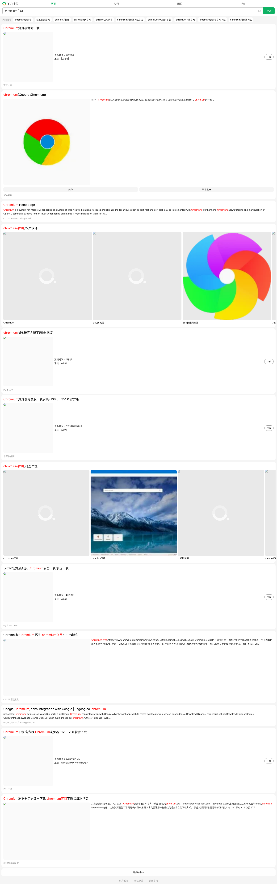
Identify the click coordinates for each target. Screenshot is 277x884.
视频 (243, 3)
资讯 (116, 3)
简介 (70, 189)
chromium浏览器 (23, 19)
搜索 (268, 10)
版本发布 (206, 189)
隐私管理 (138, 880)
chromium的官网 (82, 19)
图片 (179, 3)
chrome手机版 (62, 19)
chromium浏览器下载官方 (130, 19)
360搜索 (11, 3)
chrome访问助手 (104, 19)
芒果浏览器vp (43, 19)
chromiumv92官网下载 (159, 19)
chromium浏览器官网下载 (213, 19)
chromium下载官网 (185, 19)
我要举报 (153, 880)
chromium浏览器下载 (241, 19)
